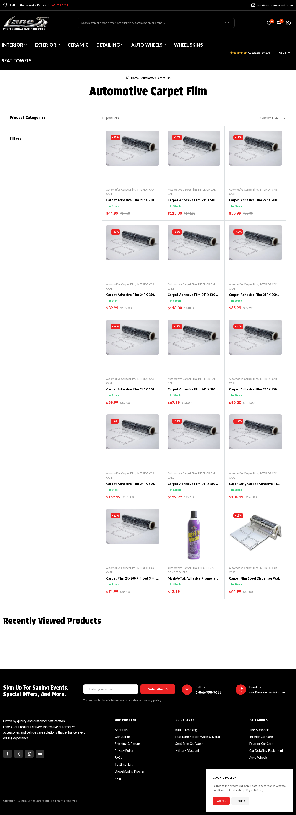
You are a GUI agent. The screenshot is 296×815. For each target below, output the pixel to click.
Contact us (122, 737)
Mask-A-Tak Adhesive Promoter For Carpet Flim (192, 578)
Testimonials (124, 764)
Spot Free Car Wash (189, 744)
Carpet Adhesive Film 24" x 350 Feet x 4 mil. (253, 389)
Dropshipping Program (130, 771)
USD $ (283, 53)
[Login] (288, 23)
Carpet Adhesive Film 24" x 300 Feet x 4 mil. (191, 389)
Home (135, 78)
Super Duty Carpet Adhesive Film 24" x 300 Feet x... (254, 484)
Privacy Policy (124, 751)
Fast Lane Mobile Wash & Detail (197, 737)
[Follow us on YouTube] (40, 754)
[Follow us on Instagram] (29, 754)
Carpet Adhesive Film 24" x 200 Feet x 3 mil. (253, 200)
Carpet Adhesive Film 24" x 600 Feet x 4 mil (191, 484)
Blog (118, 778)
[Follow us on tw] (18, 754)
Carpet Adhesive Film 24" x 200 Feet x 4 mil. (130, 389)
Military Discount (187, 751)
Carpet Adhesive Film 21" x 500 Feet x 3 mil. (191, 200)
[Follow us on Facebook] (7, 754)
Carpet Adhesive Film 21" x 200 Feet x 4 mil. (253, 295)
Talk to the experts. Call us (39, 5)
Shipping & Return (127, 744)
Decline (240, 801)
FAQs (118, 757)
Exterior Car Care (261, 744)
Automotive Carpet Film (120, 189)
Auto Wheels (258, 757)
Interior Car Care (261, 737)
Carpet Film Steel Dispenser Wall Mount (254, 578)
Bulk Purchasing (186, 730)
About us (121, 730)
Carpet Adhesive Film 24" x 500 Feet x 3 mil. (191, 295)
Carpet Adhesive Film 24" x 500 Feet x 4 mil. (130, 484)
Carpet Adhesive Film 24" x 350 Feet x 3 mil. (130, 295)
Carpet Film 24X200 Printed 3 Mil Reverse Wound (131, 578)
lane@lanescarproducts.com (275, 5)
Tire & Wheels (259, 730)
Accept (221, 801)
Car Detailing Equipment (266, 751)
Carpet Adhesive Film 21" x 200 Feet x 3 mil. (130, 200)
